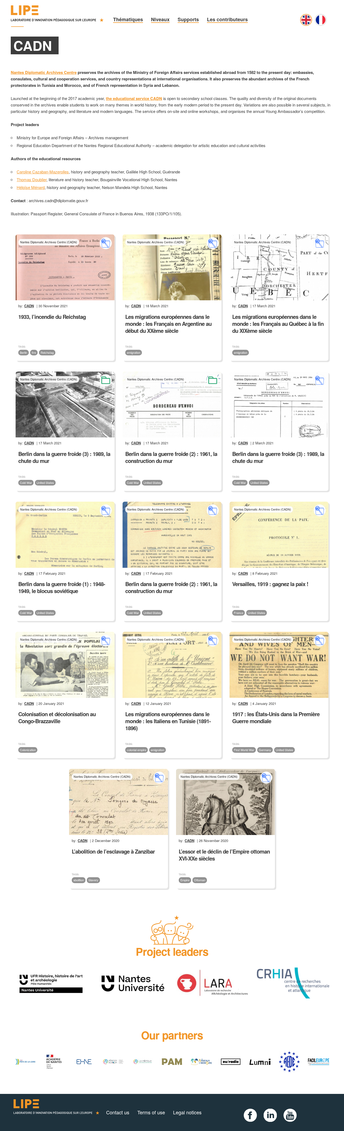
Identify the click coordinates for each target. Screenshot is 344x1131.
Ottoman (199, 880)
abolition (78, 880)
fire (34, 352)
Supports (188, 19)
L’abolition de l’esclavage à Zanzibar (113, 851)
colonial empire (136, 750)
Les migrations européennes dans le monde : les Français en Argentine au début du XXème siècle (168, 323)
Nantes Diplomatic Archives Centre (44, 72)
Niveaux (160, 19)
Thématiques (128, 19)
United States (45, 482)
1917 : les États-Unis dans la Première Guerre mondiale (276, 717)
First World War (244, 750)
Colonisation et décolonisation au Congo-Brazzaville (57, 717)
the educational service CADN (134, 98)
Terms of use (151, 1112)
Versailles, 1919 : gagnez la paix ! (270, 584)
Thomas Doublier (31, 179)
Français (321, 20)
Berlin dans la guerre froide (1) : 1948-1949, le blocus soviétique (61, 587)
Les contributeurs (227, 19)
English (306, 20)
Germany (265, 750)
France (238, 613)
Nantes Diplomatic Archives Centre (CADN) (48, 242)
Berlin (23, 352)
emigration (133, 352)
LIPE (56, 1112)
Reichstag (47, 352)
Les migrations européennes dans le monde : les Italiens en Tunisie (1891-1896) (168, 721)
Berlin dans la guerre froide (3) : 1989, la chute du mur (64, 457)
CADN (29, 305)
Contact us (117, 1112)
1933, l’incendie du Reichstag (52, 316)
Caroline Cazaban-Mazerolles (43, 171)
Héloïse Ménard (31, 187)
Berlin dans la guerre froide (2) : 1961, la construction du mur (171, 457)
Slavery (93, 880)
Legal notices (187, 1112)
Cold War (26, 482)
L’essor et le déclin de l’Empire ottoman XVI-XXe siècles (224, 854)
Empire (184, 880)
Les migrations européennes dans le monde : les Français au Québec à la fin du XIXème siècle (278, 323)
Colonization (28, 750)
